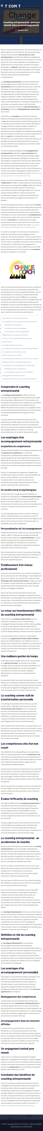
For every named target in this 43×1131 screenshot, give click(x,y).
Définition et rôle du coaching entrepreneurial (16, 362)
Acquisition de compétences (13, 325)
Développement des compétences (15, 369)
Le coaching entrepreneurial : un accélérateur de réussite (20, 359)
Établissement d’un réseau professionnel (15, 335)
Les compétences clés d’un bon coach (14, 352)
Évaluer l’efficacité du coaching (12, 355)
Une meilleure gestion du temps (12, 345)
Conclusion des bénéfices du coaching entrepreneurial (19, 379)
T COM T (13, 6)
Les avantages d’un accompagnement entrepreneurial (19, 322)
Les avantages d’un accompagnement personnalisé (18, 365)
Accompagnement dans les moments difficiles (18, 372)
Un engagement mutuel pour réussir (13, 375)
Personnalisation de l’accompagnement (16, 332)
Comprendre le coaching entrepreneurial (15, 318)
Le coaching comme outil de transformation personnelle (20, 348)
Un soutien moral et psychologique (15, 328)
